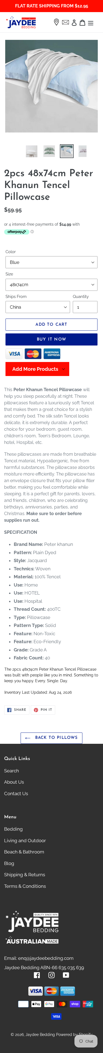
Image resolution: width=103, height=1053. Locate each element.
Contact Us (16, 793)
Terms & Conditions (25, 886)
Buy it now (51, 340)
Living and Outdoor (25, 840)
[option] (25, 151)
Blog (9, 863)
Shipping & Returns (24, 874)
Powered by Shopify (74, 1034)
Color (10, 251)
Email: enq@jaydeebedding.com (39, 958)
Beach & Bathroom (24, 852)
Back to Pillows (55, 738)
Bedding (13, 829)
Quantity (81, 296)
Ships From (16, 296)
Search (11, 770)
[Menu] (91, 22)
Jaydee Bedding (40, 1034)
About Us (14, 782)
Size (9, 274)
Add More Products (35, 369)
